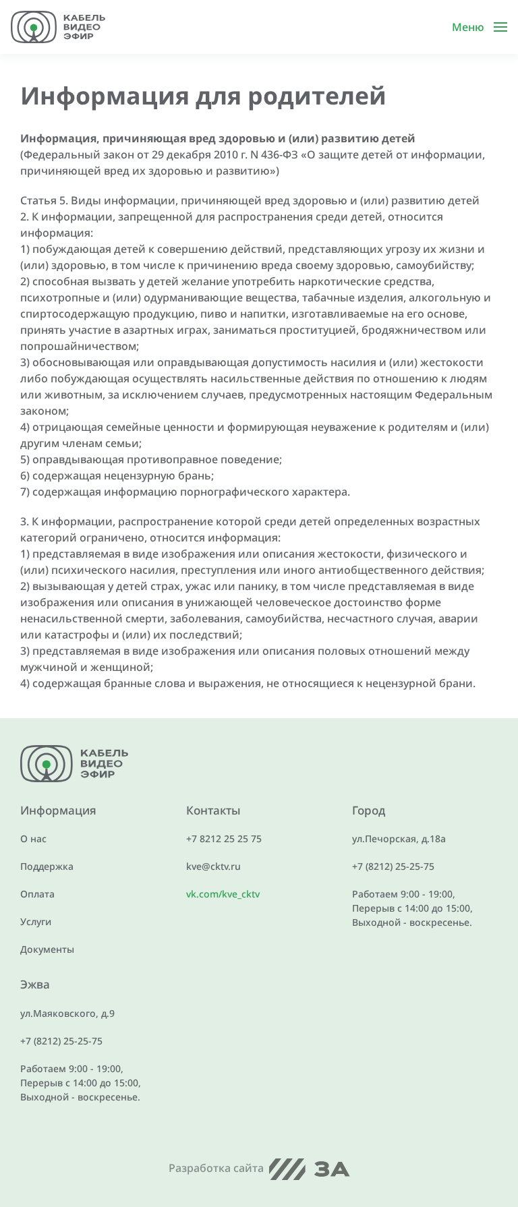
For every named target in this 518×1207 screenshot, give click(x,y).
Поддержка (47, 866)
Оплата (37, 893)
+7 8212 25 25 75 (224, 838)
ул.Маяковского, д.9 (67, 1013)
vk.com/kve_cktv (223, 893)
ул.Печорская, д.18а (399, 838)
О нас (33, 838)
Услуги (35, 921)
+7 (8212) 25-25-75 (393, 866)
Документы (47, 949)
